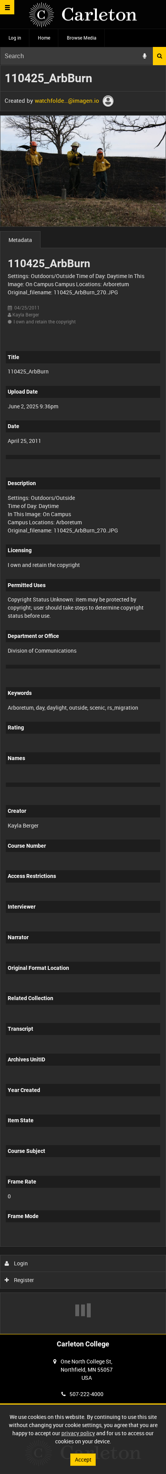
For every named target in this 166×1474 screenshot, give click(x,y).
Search (159, 56)
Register (23, 1280)
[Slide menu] (7, 7)
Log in (14, 38)
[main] (83, 699)
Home (44, 38)
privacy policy (78, 1433)
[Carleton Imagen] (83, 14)
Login (20, 1263)
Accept (83, 1459)
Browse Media (82, 38)
